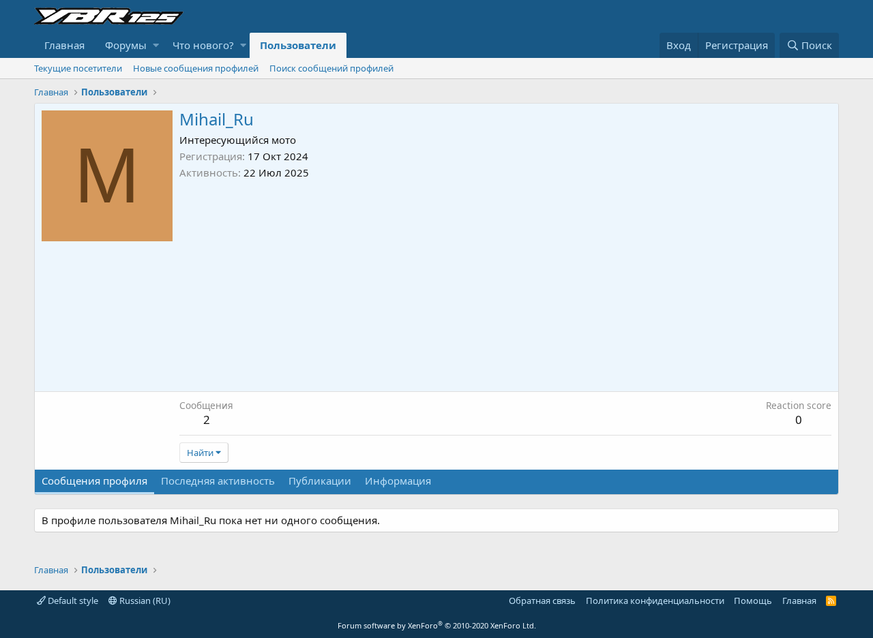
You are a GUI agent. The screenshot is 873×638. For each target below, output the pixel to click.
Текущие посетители (78, 68)
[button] (155, 45)
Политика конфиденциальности (655, 600)
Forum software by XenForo (437, 625)
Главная (64, 45)
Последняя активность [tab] (218, 480)
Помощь (753, 600)
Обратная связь (542, 600)
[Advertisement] (505, 282)
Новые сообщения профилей (195, 68)
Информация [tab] (398, 480)
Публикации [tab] (319, 480)
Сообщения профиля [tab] (94, 480)
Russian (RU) (144, 600)
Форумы (126, 45)
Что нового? (203, 45)
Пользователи (298, 45)
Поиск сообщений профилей (331, 68)
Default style (72, 600)
